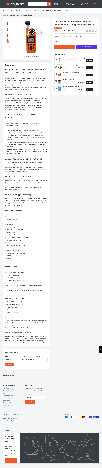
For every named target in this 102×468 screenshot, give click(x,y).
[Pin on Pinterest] (90, 31)
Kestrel (56, 30)
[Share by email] (96, 31)
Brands (5, 10)
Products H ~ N (26, 10)
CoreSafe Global (7, 390)
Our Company (6, 398)
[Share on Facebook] (87, 31)
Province (23, 356)
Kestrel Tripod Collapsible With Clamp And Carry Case (75, 58)
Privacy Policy (6, 400)
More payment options (86, 51)
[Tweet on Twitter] (93, 31)
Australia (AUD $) (15, 414)
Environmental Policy (8, 395)
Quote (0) (100, 350)
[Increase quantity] (69, 41)
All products (10, 15)
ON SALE (48, 10)
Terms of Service (7, 405)
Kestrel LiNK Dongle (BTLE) (69, 79)
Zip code (38, 356)
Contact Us (6, 388)
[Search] (49, 4)
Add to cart (65, 47)
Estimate (10, 364)
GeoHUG (5, 393)
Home (4, 15)
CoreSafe (66, 10)
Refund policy (6, 407)
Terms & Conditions (8, 402)
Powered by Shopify (7, 420)
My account (84, 5)
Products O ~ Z (38, 10)
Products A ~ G (15, 10)
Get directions (11, 461)
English (5, 414)
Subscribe (30, 401)
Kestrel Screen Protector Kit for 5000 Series (73, 86)
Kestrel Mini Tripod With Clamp (70, 65)
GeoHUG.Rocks (57, 10)
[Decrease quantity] (61, 41)
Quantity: (56, 41)
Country (7, 356)
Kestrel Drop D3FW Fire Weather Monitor (72, 72)
